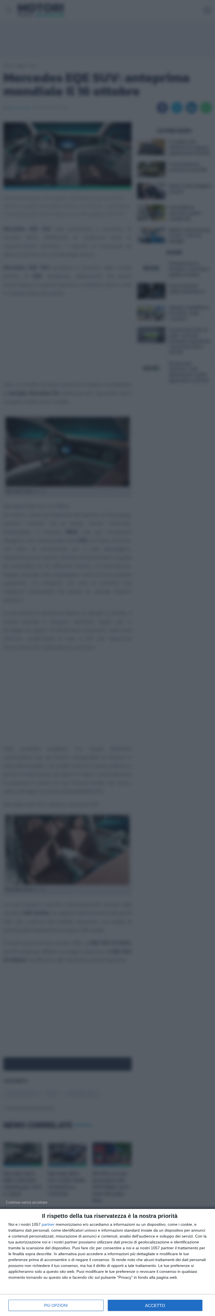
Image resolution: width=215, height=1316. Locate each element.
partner (48, 1224)
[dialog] (107, 1262)
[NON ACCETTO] (27, 1202)
